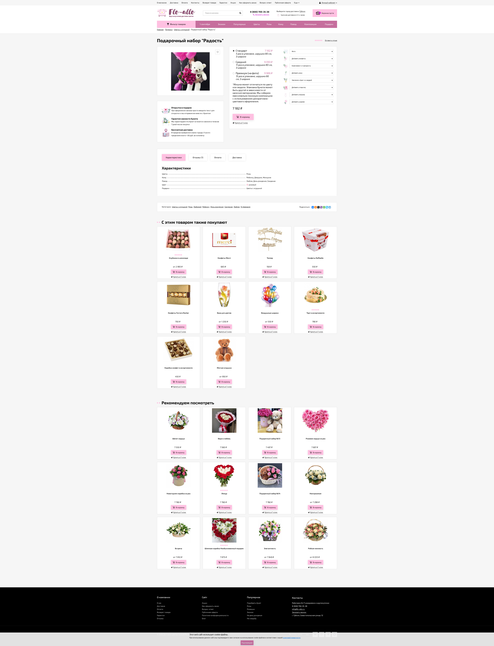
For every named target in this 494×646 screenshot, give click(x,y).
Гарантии (161, 615)
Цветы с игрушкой (179, 207)
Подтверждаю (247, 643)
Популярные (239, 24)
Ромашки (251, 609)
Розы (269, 24)
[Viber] (321, 207)
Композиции (310, 24)
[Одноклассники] (315, 207)
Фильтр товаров (177, 24)
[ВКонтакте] (313, 207)
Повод (293, 24)
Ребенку (205, 207)
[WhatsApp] (324, 207)
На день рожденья (254, 615)
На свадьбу (251, 618)
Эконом (221, 24)
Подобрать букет (254, 603)
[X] (318, 207)
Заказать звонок (299, 612)
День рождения (217, 207)
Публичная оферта (210, 612)
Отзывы (160, 618)
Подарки (329, 24)
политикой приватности (291, 638)
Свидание (228, 207)
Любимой (197, 207)
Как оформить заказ (210, 606)
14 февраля (245, 207)
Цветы (257, 24)
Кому (280, 24)
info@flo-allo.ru (298, 609)
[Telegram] (330, 207)
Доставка (161, 606)
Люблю (237, 207)
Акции (204, 603)
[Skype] (327, 207)
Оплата (160, 609)
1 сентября (205, 24)
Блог (204, 618)
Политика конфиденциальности (215, 615)
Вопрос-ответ (208, 609)
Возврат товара (163, 612)
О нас (159, 603)
